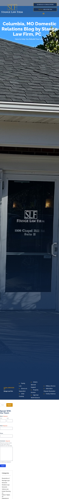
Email (3, 425)
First (1, 418)
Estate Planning (6, 491)
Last (8, 418)
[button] (43, 13)
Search (9, 405)
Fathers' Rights (6, 495)
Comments (5, 441)
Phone (1, 433)
